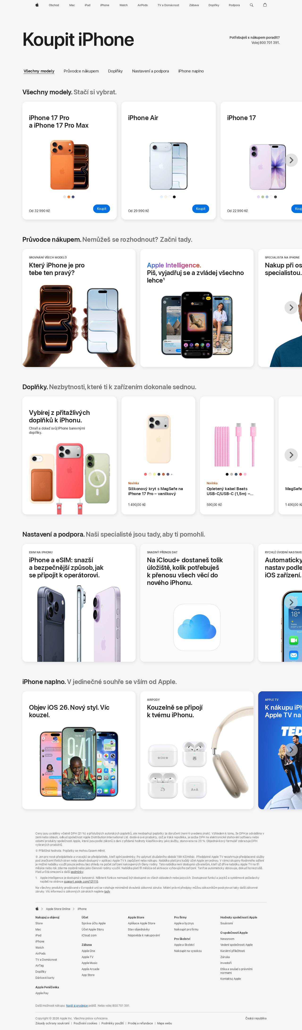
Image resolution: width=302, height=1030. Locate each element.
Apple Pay (42, 993)
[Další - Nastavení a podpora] (291, 602)
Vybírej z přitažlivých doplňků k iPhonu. (59, 416)
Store (38, 923)
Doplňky (115, 71)
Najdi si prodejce (77, 1005)
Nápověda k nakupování (143, 935)
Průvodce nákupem (81, 71)
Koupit (103, 210)
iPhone (39, 941)
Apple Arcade (90, 969)
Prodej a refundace (140, 1023)
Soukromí (226, 923)
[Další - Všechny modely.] (291, 160)
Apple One (88, 951)
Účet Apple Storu (93, 929)
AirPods (40, 953)
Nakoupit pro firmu (186, 929)
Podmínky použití (112, 1023)
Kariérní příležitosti (232, 951)
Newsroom (227, 939)
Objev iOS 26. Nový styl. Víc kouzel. (69, 711)
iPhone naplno (191, 71)
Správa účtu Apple (94, 923)
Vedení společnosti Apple (236, 945)
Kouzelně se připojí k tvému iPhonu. (183, 711)
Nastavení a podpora (150, 71)
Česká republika (256, 1018)
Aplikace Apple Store (141, 923)
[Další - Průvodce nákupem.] (291, 307)
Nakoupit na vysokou (188, 951)
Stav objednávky (139, 929)
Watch (39, 947)
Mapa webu (164, 1023)
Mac (38, 929)
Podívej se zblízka (71, 184)
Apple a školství (184, 945)
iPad (38, 935)
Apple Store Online (58, 909)
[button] (251, 5)
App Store (88, 975)
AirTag (39, 965)
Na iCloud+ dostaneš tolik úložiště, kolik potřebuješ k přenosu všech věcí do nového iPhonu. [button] (185, 571)
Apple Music (89, 963)
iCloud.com (89, 935)
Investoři (226, 963)
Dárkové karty (44, 978)
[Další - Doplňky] (291, 455)
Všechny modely (39, 71)
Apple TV (87, 957)
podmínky (77, 872)
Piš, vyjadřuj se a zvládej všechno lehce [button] (195, 272)
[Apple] (37, 908)
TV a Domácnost (46, 959)
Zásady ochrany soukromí (52, 1023)
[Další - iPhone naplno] (291, 749)
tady (107, 891)
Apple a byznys (184, 923)
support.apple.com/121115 (81, 881)
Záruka (225, 957)
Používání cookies (85, 1023)
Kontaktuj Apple (230, 978)
